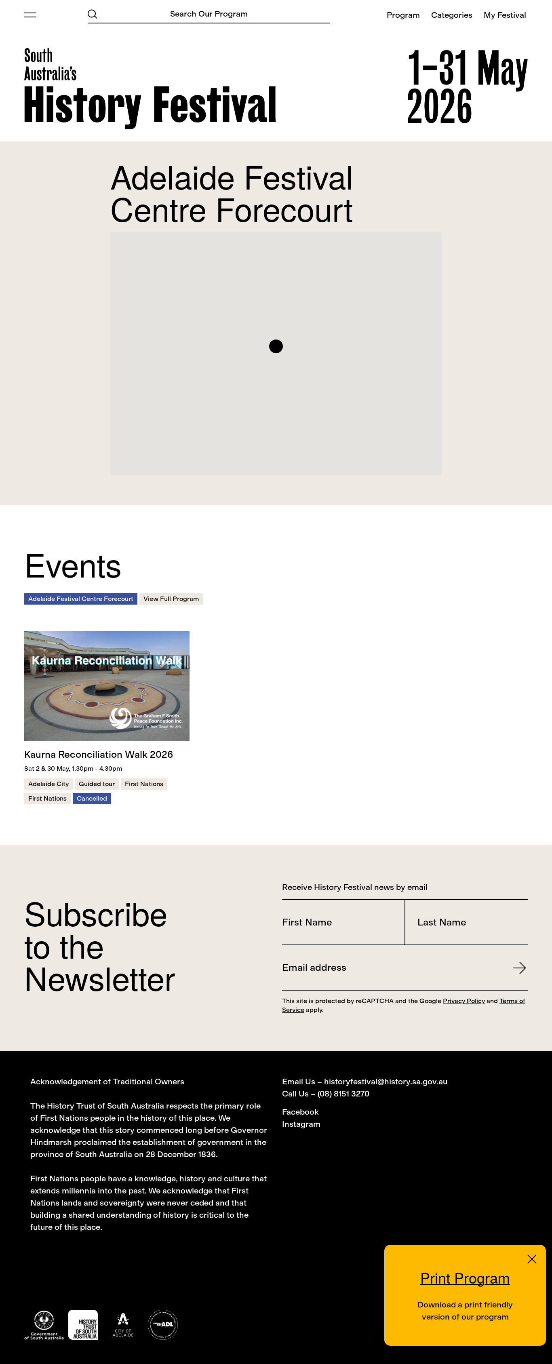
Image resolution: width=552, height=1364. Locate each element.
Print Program (465, 1277)
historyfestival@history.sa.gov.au (385, 1081)
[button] (276, 346)
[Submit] (92, 13)
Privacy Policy (464, 1001)
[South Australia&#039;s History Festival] (150, 88)
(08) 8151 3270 (343, 1093)
